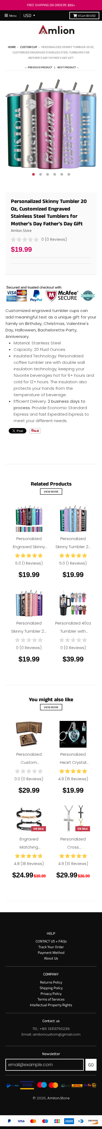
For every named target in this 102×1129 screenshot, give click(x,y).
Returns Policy (51, 982)
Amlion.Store (21, 230)
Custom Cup (28, 47)
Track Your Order (51, 947)
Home (12, 47)
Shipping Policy (51, 988)
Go (91, 1065)
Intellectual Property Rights (51, 1005)
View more (51, 491)
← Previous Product (38, 67)
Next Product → (68, 67)
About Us (51, 958)
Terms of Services (51, 999)
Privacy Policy (51, 993)
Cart (86, 15)
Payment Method (51, 952)
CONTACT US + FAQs (51, 941)
